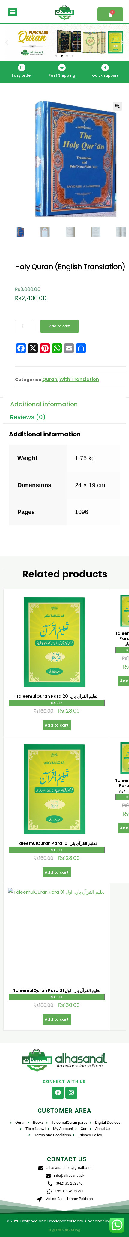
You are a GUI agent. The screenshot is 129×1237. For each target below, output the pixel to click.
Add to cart (59, 326)
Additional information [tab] (44, 404)
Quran (49, 379)
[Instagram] (71, 1093)
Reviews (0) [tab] (28, 417)
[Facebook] (58, 1093)
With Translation (79, 379)
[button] (12, 12)
